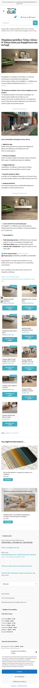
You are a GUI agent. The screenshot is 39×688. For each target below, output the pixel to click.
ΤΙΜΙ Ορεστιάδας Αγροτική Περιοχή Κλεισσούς (16, 566)
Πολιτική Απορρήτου (22, 685)
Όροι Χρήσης (14, 685)
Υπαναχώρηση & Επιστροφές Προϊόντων (13, 602)
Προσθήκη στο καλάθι (9, 308)
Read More (8, 479)
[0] (15, 17)
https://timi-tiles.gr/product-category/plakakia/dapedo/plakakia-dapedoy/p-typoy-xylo (18, 279)
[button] (36, 652)
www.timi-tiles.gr (22, 253)
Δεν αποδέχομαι (19, 676)
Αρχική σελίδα (5, 29)
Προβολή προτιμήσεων (19, 681)
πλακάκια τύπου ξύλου (12, 433)
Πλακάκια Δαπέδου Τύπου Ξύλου (19, 29)
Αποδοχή (19, 671)
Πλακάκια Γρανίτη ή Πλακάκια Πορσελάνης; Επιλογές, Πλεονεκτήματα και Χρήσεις (16, 515)
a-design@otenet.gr (12, 547)
